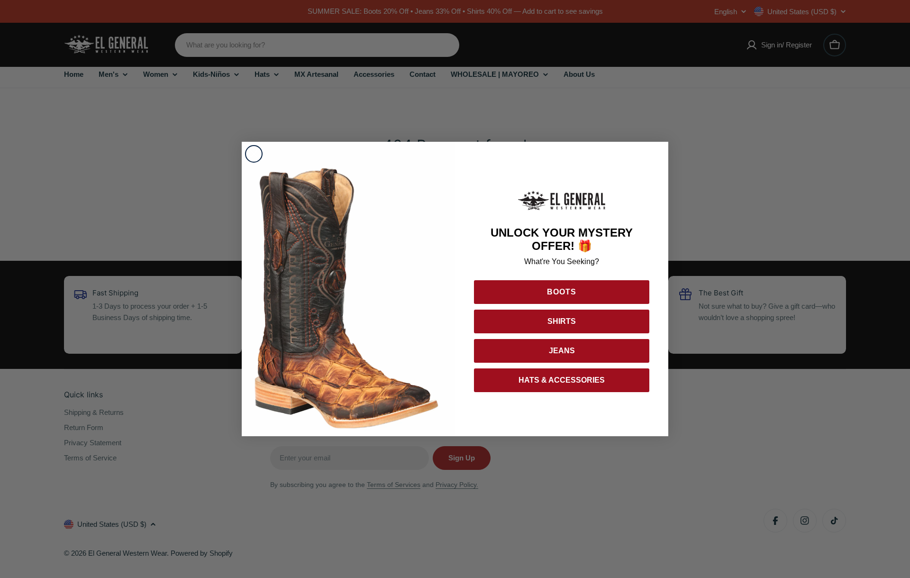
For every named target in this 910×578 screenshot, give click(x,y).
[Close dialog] (254, 154)
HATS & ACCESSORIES (562, 380)
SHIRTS (561, 321)
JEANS (562, 351)
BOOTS (561, 292)
